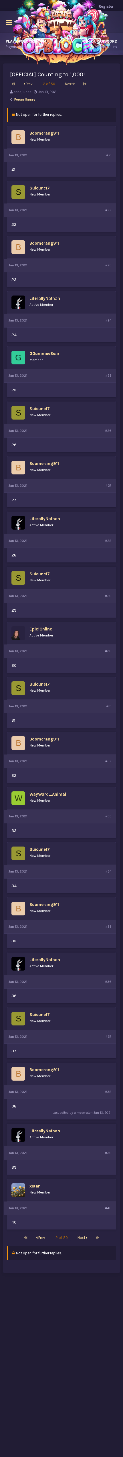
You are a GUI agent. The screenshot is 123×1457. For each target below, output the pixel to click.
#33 (108, 816)
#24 (108, 320)
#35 (108, 927)
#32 (108, 761)
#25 (108, 376)
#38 (108, 1092)
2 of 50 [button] (49, 84)
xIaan (35, 1186)
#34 (108, 871)
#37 (109, 1037)
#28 (108, 541)
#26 (108, 431)
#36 (108, 982)
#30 (108, 651)
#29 (108, 596)
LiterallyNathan (44, 298)
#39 (108, 1153)
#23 (108, 265)
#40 (108, 1208)
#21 (109, 155)
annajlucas (22, 92)
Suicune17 (39, 188)
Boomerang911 (44, 133)
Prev (29, 84)
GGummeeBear (44, 353)
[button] (9, 22)
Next (69, 84)
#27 (109, 486)
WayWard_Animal (47, 794)
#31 (109, 706)
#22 (108, 210)
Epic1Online (40, 629)
